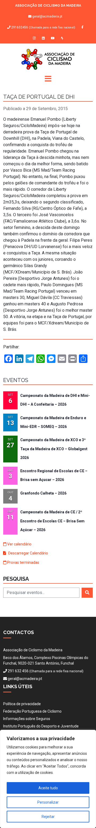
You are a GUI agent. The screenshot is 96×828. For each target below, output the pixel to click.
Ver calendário (18, 544)
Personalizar (48, 802)
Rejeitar (48, 816)
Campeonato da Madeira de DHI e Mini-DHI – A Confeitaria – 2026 (55, 399)
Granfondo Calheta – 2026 (43, 493)
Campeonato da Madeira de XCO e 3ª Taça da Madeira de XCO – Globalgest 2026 (53, 449)
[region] (48, 779)
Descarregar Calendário (27, 553)
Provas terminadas (22, 562)
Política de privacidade (22, 704)
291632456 (42, 27)
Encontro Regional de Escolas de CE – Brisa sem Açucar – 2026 (53, 475)
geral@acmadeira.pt (47, 16)
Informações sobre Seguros (26, 719)
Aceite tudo (48, 788)
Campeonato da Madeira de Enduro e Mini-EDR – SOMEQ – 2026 (53, 422)
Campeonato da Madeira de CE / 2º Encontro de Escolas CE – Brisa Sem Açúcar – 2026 (52, 521)
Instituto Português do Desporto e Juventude (41, 726)
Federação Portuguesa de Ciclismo (32, 711)
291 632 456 (18, 671)
